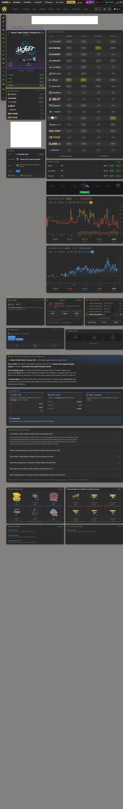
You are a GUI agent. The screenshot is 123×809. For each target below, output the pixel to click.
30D (70, 202)
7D (66, 202)
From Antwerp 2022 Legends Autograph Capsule (83, 489)
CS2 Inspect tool (61, 479)
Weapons (15, 9)
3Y (84, 202)
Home (12, 27)
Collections (26, 9)
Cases (34, 9)
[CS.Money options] (17, 2)
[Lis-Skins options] (60, 2)
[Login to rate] (9, 175)
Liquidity (70, 300)
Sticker (17, 27)
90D (74, 202)
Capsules (42, 9)
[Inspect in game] (43, 33)
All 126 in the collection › (104, 318)
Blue (18, 171)
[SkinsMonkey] (71, 2)
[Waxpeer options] (49, 2)
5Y (88, 202)
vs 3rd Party (61, 251)
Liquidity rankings (66, 322)
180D (78, 202)
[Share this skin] (9, 33)
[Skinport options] (39, 2)
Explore (86, 9)
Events (51, 202)
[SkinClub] (100, 2)
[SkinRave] (109, 2)
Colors (66, 9)
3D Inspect (77, 9)
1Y (81, 202)
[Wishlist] (105, 9)
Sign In (118, 9)
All (91, 202)
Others (58, 9)
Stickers (51, 9)
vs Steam (61, 202)
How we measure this (54, 322)
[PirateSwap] (80, 2)
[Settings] (110, 9)
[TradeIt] (90, 2)
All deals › (119, 161)
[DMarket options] (28, 2)
